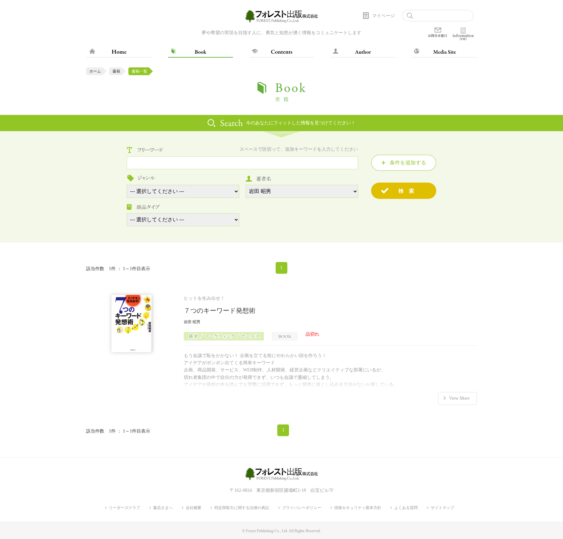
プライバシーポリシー (301, 507)
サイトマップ (442, 507)
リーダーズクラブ (124, 507)
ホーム (95, 71)
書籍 (116, 71)
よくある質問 (406, 507)
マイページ (383, 15)
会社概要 (193, 507)
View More (459, 398)
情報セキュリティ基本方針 (357, 507)
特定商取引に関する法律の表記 (241, 507)
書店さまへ (163, 507)
